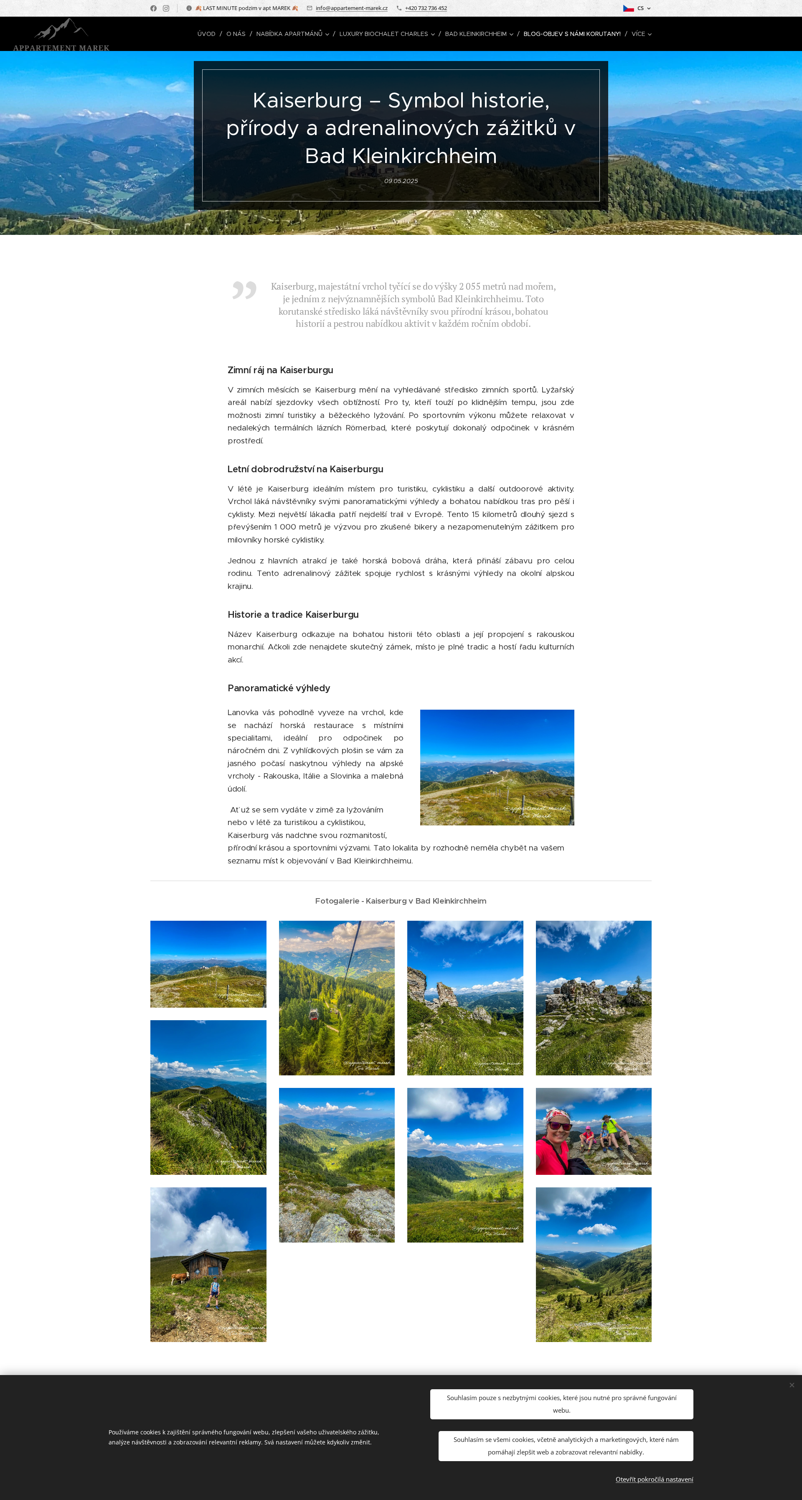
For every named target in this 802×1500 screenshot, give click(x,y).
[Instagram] (166, 8)
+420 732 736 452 (426, 8)
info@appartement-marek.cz (352, 8)
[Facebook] (153, 8)
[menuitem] (208, 33)
